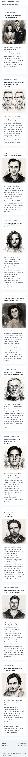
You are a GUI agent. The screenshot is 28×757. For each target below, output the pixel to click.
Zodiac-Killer (13, 79)
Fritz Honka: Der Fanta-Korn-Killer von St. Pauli (13, 154)
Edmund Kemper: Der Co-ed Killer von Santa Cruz (14, 591)
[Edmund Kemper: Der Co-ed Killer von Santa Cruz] (14, 607)
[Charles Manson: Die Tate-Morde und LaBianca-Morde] (14, 241)
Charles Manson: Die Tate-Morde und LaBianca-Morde (13, 225)
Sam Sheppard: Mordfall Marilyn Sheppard (12, 16)
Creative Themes (6, 755)
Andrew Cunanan (14, 436)
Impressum (4, 747)
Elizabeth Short (8, 295)
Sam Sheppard (13, 12)
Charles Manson (8, 220)
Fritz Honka (12, 151)
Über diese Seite (22, 745)
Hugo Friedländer (21, 743)
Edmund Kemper (13, 587)
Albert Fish (12, 369)
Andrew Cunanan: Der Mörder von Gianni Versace (12, 441)
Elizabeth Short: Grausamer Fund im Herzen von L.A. (14, 299)
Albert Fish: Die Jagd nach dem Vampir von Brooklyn (13, 373)
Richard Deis (5, 745)
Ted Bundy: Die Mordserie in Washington (13, 669)
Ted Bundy (12, 665)
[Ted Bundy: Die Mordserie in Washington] (14, 685)
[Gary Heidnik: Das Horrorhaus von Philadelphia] (14, 531)
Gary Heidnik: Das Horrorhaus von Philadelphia (10, 514)
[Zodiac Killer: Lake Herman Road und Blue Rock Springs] (14, 101)
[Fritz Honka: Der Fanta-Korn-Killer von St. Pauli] (14, 170)
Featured (6, 12)
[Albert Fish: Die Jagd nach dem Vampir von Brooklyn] (14, 389)
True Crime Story (10, 1)
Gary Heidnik (12, 510)
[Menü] (25, 2)
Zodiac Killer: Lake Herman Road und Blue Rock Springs (14, 84)
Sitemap (4, 743)
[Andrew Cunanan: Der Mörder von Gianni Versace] (14, 458)
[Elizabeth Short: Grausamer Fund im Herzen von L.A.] (14, 315)
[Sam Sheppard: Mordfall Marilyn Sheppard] (14, 32)
